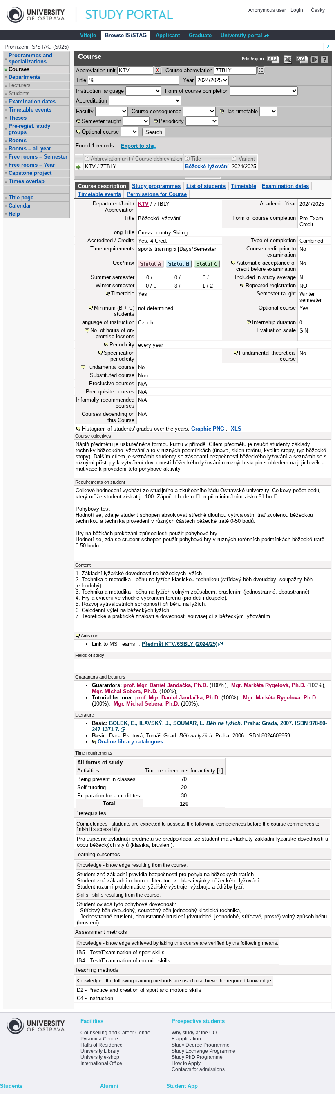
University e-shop (99, 1057)
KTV (143, 204)
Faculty (85, 111)
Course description (102, 186)
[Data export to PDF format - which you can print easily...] (273, 59)
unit (96, 70)
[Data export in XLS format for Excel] (287, 59)
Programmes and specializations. (30, 58)
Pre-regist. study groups (29, 129)
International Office (101, 1063)
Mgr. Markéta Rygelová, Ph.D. (268, 685)
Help (14, 214)
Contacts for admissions (198, 1069)
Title (81, 80)
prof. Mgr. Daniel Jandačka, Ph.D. (165, 685)
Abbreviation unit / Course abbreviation (136, 159)
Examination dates (32, 101)
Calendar (20, 206)
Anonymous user (267, 10)
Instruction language (100, 91)
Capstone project (30, 173)
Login (296, 10)
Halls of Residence (101, 1045)
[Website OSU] (41, 15)
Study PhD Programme (197, 1057)
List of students (206, 186)
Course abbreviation (188, 70)
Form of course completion (196, 91)
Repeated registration (271, 285)
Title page (21, 197)
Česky (318, 10)
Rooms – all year (30, 148)
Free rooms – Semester (38, 157)
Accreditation (91, 101)
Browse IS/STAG (126, 35)
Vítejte (88, 35)
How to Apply (186, 1063)
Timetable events (30, 110)
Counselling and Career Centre (115, 1033)
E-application (186, 1039)
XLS (236, 429)
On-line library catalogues (130, 742)
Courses (19, 69)
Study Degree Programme (201, 1045)
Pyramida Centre (99, 1039)
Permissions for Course (157, 194)
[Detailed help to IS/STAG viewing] (324, 59)
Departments (24, 77)
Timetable (243, 186)
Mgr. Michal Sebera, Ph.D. (125, 691)
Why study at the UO (194, 1033)
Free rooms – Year (32, 165)
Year (188, 80)
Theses (18, 118)
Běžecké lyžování (207, 166)
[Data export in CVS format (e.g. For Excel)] (302, 59)
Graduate (200, 35)
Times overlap (27, 181)
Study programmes (156, 186)
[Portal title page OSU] (136, 15)
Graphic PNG (208, 429)
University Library (99, 1051)
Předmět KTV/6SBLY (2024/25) (179, 644)
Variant (247, 159)
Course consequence (156, 111)
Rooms (18, 140)
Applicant (168, 35)
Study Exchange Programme (203, 1051)
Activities (89, 635)
